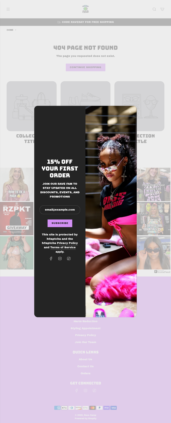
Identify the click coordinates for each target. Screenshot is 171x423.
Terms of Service (63, 247)
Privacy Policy (67, 243)
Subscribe (59, 223)
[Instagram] (60, 258)
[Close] (130, 112)
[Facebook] (51, 258)
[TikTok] (69, 258)
